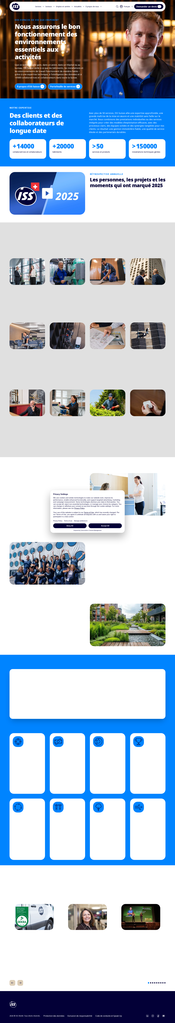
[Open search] (117, 6)
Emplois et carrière (63, 6)
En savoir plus (17, 316)
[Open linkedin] (147, 1016)
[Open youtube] (163, 1016)
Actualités (78, 6)
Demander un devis (146, 6)
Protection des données (53, 1016)
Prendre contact (100, 707)
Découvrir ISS (97, 212)
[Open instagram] (153, 1016)
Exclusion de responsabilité (80, 1016)
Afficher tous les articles (102, 888)
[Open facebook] (158, 1016)
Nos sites (124, 707)
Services (38, 6)
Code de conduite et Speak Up (108, 1016)
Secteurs (48, 6)
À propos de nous (92, 6)
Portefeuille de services (63, 86)
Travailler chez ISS (99, 587)
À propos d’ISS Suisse (28, 86)
